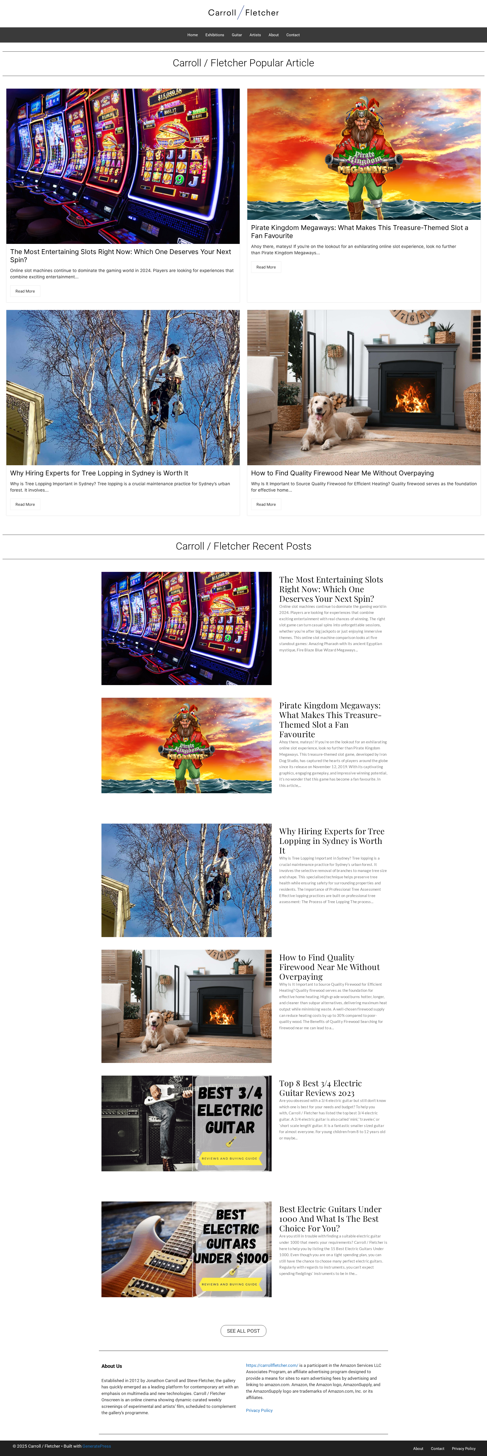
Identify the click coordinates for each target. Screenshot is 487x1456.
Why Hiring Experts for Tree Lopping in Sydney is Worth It (99, 473)
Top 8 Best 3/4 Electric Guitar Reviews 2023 (320, 1087)
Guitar (237, 35)
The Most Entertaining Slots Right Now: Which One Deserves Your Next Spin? (331, 588)
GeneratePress (96, 1446)
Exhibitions (214, 35)
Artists (255, 35)
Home (192, 35)
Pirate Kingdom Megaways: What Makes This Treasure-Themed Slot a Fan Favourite (330, 719)
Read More (25, 291)
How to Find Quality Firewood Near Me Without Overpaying (342, 473)
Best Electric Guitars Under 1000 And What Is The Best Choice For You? (330, 1218)
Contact (293, 35)
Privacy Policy (259, 1410)
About (274, 35)
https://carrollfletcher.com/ (272, 1365)
